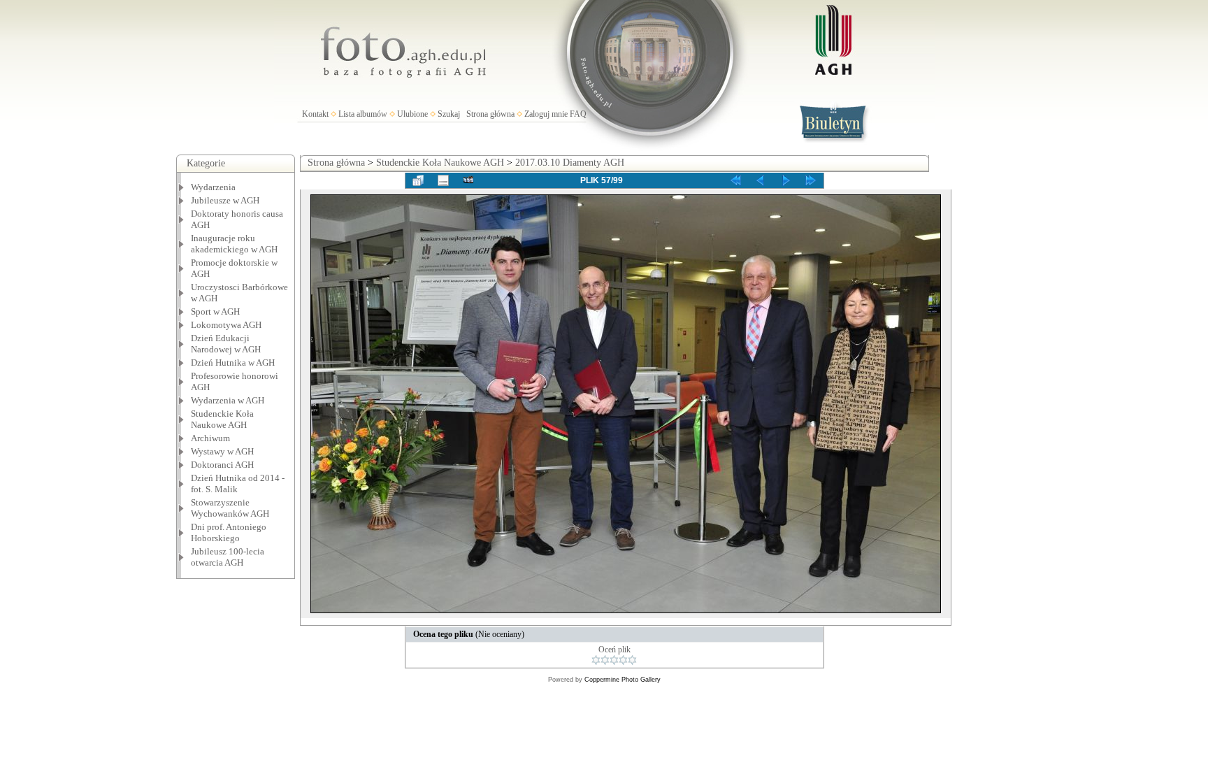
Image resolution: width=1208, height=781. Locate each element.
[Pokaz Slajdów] (468, 180)
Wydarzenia (213, 187)
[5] (632, 660)
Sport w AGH (215, 311)
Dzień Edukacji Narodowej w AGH (226, 343)
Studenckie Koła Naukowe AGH (222, 419)
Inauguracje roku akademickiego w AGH (234, 244)
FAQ (578, 114)
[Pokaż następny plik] (785, 180)
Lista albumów (362, 114)
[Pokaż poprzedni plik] (760, 180)
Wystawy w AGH (222, 451)
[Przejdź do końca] (811, 180)
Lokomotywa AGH (226, 325)
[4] (623, 660)
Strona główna (490, 114)
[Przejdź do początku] (735, 180)
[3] (614, 660)
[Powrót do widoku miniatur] (418, 180)
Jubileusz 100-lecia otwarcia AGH (227, 557)
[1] (596, 660)
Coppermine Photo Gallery (622, 679)
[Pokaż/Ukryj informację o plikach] (443, 180)
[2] (605, 660)
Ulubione (412, 114)
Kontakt (315, 114)
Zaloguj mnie (546, 114)
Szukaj (449, 114)
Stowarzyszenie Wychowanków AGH (230, 508)
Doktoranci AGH (222, 464)
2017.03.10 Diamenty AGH (569, 162)
